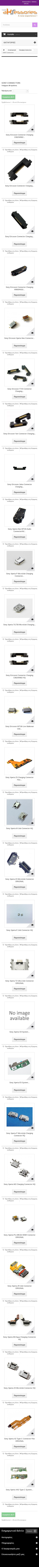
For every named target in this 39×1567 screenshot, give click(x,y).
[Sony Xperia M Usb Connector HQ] (20, 812)
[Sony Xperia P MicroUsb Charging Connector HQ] (20, 1117)
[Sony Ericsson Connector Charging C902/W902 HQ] (20, 659)
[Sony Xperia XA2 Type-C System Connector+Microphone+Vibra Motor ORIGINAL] (20, 1473)
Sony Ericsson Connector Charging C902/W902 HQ (19, 676)
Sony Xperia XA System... (19, 1032)
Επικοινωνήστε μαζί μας (26, 2)
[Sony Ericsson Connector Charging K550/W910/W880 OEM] (20, 169)
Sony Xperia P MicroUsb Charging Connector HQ (19, 1134)
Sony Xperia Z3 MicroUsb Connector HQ (19, 1388)
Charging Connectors (25, 50)
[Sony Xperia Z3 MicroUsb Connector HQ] (20, 1372)
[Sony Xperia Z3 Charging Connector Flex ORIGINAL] (20, 761)
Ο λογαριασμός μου (11, 1548)
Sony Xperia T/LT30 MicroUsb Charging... (19, 625)
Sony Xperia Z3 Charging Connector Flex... (19, 778)
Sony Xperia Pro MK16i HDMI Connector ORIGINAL (19, 1236)
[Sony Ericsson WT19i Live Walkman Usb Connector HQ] (20, 710)
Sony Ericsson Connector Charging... (19, 186)
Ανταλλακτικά (12, 50)
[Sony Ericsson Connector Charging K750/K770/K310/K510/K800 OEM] (20, 220)
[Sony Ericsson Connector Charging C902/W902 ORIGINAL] (20, 118)
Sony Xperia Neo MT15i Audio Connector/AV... (19, 530)
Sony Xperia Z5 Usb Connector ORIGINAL (19, 1287)
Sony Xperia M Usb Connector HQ (19, 828)
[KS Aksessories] (19, 12)
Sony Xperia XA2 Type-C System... (19, 1490)
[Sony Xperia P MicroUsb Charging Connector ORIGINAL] (20, 560)
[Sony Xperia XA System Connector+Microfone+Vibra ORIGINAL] (20, 1015)
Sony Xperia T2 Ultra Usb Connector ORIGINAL (19, 982)
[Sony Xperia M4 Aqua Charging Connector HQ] (20, 1321)
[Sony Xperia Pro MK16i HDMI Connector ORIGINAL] (20, 1218)
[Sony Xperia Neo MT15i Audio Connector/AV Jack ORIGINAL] (20, 516)
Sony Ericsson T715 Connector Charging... (19, 390)
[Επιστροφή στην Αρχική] (4, 50)
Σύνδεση (34, 1)
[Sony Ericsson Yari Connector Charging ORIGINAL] (20, 420)
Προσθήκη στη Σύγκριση (29, 150)
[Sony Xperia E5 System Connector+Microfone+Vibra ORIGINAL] (20, 1066)
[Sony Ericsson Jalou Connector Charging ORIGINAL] (20, 468)
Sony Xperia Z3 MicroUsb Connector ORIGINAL (19, 880)
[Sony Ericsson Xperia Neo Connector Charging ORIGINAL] (20, 322)
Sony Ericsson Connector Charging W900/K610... (19, 288)
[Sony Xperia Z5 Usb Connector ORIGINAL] (20, 1269)
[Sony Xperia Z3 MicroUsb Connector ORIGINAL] (20, 863)
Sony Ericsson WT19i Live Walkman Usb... (19, 727)
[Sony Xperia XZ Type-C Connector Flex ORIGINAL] (20, 1422)
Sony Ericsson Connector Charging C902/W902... (19, 136)
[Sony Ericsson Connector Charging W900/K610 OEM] (20, 271)
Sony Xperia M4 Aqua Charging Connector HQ (19, 1338)
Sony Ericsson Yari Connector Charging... (19, 434)
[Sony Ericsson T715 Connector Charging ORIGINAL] (20, 372)
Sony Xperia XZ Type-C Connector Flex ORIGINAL (19, 1440)
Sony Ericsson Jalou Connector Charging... (19, 485)
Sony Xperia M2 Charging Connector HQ (19, 1184)
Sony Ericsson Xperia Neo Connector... (19, 338)
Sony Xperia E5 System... (19, 1083)
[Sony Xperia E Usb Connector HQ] (20, 914)
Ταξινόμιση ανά (7, 91)
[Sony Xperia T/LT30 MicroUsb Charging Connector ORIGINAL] (20, 608)
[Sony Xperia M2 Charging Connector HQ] (20, 1168)
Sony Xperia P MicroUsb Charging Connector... (19, 575)
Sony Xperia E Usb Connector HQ (19, 930)
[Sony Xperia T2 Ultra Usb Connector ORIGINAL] (20, 964)
